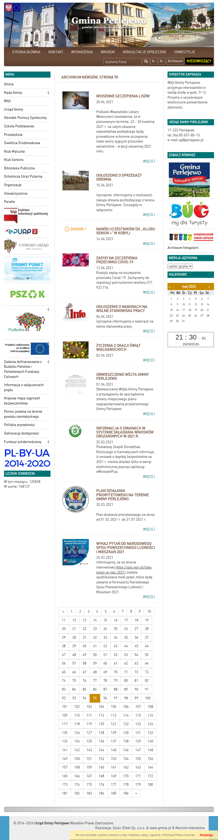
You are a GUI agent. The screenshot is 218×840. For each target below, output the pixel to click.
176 (101, 785)
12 (74, 620)
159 (89, 767)
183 (89, 793)
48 (74, 655)
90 (136, 689)
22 (84, 629)
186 (126, 793)
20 (64, 629)
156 (150, 759)
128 (101, 733)
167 (89, 776)
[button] (48, 93)
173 (65, 785)
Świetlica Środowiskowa (22, 143)
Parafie (9, 202)
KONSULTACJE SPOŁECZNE (144, 52)
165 (65, 776)
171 (138, 776)
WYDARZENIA (82, 52)
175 (89, 785)
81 (136, 681)
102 (77, 707)
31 (84, 638)
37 (147, 638)
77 (95, 681)
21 (74, 629)
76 (84, 681)
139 (138, 741)
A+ (162, 61)
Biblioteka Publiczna (19, 168)
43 (116, 646)
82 (147, 681)
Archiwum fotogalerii (183, 248)
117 (65, 724)
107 (138, 707)
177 (113, 785)
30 (74, 638)
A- (154, 61)
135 (89, 741)
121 (113, 724)
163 (138, 767)
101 (65, 707)
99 (136, 698)
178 (126, 785)
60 (105, 663)
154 (126, 759)
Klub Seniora (13, 160)
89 (126, 689)
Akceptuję (206, 835)
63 (136, 663)
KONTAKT (55, 52)
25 (116, 629)
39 (74, 646)
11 (64, 620)
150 (77, 759)
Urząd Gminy (13, 109)
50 (95, 655)
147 (138, 750)
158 (77, 767)
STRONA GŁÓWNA (26, 52)
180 (150, 785)
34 (116, 638)
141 (65, 750)
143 (89, 750)
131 (138, 733)
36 (136, 638)
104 (101, 707)
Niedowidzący (199, 61)
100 (147, 698)
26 (126, 629)
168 (101, 776)
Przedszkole (13, 135)
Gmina (9, 84)
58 (84, 663)
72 (136, 672)
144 (101, 750)
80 (126, 681)
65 (64, 672)
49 (84, 655)
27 (136, 629)
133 (65, 741)
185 (113, 793)
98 (126, 698)
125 (65, 733)
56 (64, 663)
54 (136, 655)
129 (113, 733)
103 (89, 707)
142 (77, 750)
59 (95, 663)
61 (116, 663)
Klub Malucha (14, 151)
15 (105, 620)
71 (126, 672)
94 (84, 698)
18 (136, 620)
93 (74, 698)
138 (126, 741)
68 (95, 672)
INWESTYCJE (184, 52)
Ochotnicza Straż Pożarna (23, 176)
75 (74, 681)
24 (105, 629)
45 (136, 646)
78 (105, 681)
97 (116, 698)
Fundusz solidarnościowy (22, 442)
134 (77, 741)
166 (77, 776)
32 (95, 638)
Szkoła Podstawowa (19, 126)
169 (113, 776)
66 (74, 672)
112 (101, 715)
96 (105, 698)
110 (77, 715)
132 (150, 733)
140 (150, 741)
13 (84, 620)
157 (65, 767)
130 (126, 733)
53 (126, 655)
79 (116, 681)
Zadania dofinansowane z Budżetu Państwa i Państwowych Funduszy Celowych (23, 369)
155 (138, 759)
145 (113, 750)
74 (64, 681)
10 (149, 611)
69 (105, 672)
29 (64, 638)
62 (126, 663)
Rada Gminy (13, 93)
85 (84, 689)
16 (116, 620)
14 (95, 620)
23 (95, 629)
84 (74, 689)
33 (105, 638)
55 (147, 655)
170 (126, 776)
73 (147, 672)
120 (101, 724)
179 (138, 785)
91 (147, 689)
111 (89, 715)
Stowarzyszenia (15, 193)
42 (105, 646)
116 (150, 715)
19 (147, 620)
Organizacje (13, 185)
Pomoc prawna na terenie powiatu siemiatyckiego (23, 414)
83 (64, 689)
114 (126, 715)
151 (89, 759)
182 (77, 793)
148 (150, 750)
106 (126, 707)
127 (89, 733)
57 (74, 663)
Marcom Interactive (190, 828)
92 (64, 698)
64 (147, 663)
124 (150, 724)
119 (89, 724)
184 (101, 793)
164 (150, 767)
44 (126, 646)
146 (126, 750)
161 (113, 767)
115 (138, 715)
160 (101, 767)
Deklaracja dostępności (21, 433)
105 (113, 707)
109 (65, 715)
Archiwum (175, 61)
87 (105, 689)
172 (150, 776)
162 (126, 767)
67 (84, 672)
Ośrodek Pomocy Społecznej (25, 118)
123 (138, 724)
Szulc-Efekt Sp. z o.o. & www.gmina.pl (142, 828)
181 (65, 793)
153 (113, 759)
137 (113, 741)
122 (126, 724)
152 (101, 759)
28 (147, 629)
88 (116, 689)
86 (95, 689)
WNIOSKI (108, 52)
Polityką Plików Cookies (179, 835)
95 (95, 698)
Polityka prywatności (19, 425)
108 (150, 707)
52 (116, 655)
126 (77, 733)
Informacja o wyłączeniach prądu (24, 387)
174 (77, 785)
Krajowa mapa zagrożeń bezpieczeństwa (22, 400)
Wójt (7, 101)
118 (77, 724)
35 (126, 638)
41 (95, 646)
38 (64, 646)
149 (65, 759)
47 (64, 655)
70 (116, 672)
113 (113, 715)
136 (101, 741)
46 (147, 646)
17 (126, 620)
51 (105, 655)
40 (84, 646)
